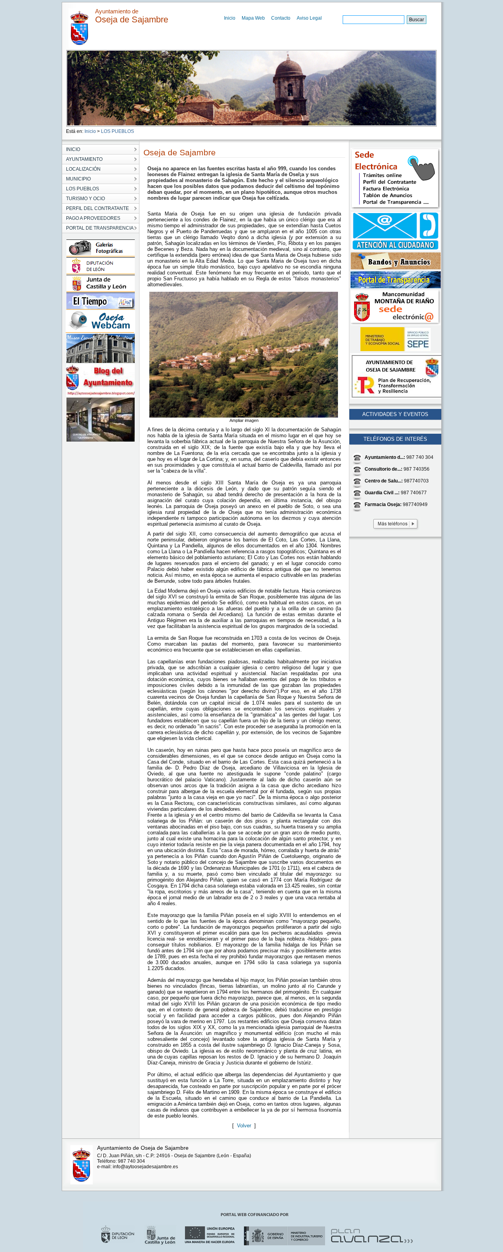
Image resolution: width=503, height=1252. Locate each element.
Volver (245, 1126)
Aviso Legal (309, 18)
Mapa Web (253, 18)
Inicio (229, 18)
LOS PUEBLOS (117, 131)
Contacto (280, 18)
